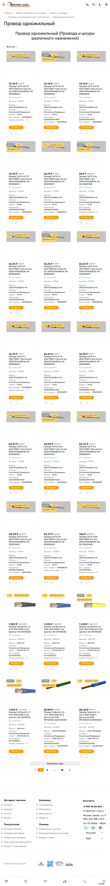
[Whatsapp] (86, 827)
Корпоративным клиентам (53, 833)
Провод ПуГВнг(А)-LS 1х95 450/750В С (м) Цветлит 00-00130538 (55, 629)
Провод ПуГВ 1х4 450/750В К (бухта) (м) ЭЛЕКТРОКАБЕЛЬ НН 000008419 (90, 450)
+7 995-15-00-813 (92, 806)
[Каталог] (104, 882)
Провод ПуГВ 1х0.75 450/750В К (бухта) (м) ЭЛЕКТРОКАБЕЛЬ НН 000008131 (90, 90)
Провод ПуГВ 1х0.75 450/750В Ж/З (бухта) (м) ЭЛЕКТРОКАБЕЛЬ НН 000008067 (21, 90)
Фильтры (10, 47)
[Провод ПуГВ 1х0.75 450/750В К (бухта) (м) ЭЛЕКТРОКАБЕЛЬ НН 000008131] (91, 65)
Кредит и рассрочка (15, 846)
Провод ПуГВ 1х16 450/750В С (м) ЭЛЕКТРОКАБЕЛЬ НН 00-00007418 (89, 180)
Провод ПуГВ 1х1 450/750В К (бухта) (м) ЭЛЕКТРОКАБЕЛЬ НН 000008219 (90, 360)
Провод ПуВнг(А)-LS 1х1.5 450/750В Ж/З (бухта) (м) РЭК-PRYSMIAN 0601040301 (55, 716)
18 (62, 770)
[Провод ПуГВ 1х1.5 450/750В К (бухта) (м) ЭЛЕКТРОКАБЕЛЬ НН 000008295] (91, 245)
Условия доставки (14, 833)
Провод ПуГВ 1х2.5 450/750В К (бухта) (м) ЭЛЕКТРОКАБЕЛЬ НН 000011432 (20, 541)
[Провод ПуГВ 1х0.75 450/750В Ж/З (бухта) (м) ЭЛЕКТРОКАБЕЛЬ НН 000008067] (21, 65)
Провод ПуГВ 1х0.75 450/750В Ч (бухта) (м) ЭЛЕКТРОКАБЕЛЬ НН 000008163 (55, 90)
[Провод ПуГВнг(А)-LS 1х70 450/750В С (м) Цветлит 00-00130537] (21, 691)
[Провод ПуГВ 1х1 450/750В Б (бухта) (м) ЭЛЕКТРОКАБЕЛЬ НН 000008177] (56, 155)
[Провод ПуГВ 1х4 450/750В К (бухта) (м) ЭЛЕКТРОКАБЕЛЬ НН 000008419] (91, 425)
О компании (45, 804)
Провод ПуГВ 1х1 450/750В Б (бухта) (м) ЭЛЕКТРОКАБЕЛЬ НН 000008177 (55, 180)
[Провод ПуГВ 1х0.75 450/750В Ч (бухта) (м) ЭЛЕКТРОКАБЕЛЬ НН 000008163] (56, 65)
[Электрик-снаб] (19, 4)
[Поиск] (84, 882)
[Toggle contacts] (87, 4)
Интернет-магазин (15, 800)
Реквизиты (45, 809)
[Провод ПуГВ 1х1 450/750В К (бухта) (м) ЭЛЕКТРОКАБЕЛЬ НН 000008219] (91, 335)
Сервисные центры (50, 829)
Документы (45, 813)
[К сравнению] (16, 132)
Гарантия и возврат (15, 837)
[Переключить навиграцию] (3, 4)
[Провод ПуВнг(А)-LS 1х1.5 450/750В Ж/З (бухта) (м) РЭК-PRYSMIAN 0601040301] (56, 691)
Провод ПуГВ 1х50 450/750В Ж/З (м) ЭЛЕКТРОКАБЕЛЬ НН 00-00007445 (89, 541)
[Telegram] (93, 827)
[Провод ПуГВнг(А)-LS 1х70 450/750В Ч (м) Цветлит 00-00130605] (21, 606)
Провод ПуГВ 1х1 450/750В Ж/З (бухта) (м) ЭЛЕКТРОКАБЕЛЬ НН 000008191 (56, 270)
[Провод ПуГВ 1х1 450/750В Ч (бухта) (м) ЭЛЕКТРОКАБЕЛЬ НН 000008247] (21, 335)
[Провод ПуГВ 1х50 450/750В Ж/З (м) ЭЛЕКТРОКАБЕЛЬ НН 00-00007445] (91, 515)
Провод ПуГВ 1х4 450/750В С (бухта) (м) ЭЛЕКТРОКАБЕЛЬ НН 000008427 (55, 541)
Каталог (8, 804)
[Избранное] (45, 882)
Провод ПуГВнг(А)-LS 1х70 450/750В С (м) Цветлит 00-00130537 (20, 715)
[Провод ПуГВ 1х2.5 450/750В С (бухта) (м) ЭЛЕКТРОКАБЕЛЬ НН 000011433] (56, 425)
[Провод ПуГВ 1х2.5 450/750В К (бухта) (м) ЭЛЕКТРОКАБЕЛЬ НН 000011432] (21, 515)
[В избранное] (11, 132)
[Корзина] (25, 882)
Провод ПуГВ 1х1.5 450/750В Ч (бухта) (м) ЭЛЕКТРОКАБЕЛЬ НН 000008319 (55, 360)
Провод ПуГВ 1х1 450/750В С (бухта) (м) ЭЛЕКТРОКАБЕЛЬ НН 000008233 (20, 270)
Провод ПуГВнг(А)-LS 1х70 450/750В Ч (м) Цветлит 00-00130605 (20, 629)
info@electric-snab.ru (93, 811)
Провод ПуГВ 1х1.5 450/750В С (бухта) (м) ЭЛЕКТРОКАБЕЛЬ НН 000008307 (20, 450)
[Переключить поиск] (93, 4)
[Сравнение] (64, 882)
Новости (43, 817)
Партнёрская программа (18, 842)
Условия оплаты (13, 829)
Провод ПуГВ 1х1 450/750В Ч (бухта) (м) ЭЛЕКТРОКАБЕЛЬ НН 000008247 (20, 360)
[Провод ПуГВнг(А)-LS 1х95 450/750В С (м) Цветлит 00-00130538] (56, 606)
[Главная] (6, 882)
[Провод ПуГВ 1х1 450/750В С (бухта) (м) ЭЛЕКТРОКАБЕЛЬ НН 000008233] (21, 245)
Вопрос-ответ (47, 837)
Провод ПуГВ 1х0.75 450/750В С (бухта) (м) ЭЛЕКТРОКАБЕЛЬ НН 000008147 (20, 180)
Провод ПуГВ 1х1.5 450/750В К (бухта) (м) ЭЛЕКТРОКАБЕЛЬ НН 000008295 (90, 270)
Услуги (8, 813)
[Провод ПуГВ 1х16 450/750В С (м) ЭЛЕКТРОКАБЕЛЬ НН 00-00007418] (91, 155)
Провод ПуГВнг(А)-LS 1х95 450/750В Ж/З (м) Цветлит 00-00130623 (90, 629)
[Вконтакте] (100, 827)
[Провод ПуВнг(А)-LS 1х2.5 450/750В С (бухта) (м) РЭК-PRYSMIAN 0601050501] (91, 691)
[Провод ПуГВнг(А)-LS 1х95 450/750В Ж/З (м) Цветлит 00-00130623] (91, 606)
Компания (45, 800)
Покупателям (11, 824)
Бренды (8, 809)
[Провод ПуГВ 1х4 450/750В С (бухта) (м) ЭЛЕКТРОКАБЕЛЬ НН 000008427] (56, 515)
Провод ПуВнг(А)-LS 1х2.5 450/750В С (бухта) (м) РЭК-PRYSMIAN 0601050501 (90, 716)
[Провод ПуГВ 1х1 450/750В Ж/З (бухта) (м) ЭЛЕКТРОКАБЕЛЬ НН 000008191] (56, 245)
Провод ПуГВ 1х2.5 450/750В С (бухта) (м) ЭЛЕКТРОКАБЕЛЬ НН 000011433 (55, 450)
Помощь (44, 824)
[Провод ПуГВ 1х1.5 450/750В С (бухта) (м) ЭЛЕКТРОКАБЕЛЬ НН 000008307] (21, 425)
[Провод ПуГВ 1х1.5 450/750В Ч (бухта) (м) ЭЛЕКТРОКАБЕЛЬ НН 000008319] (56, 335)
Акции (7, 817)
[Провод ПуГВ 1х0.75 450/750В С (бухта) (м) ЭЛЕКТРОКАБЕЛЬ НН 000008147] (21, 155)
